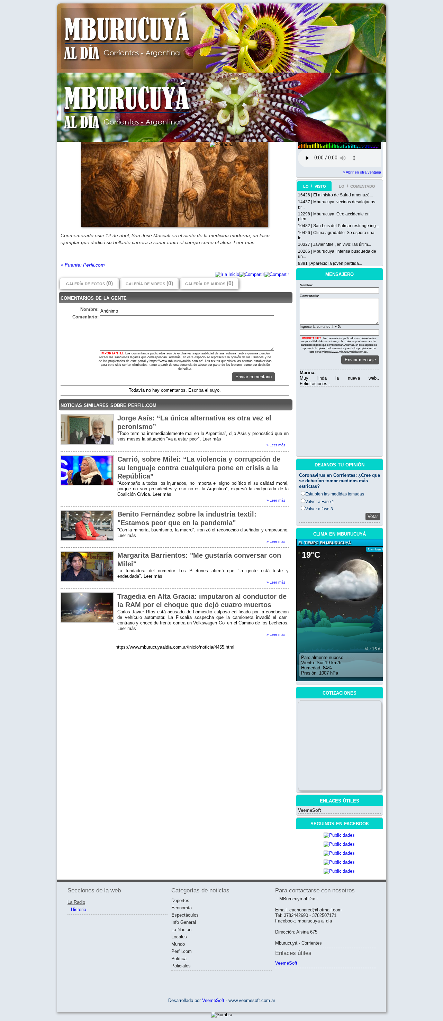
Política (179, 958)
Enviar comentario (253, 376)
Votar (373, 516)
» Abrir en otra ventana (362, 172)
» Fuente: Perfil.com (83, 265)
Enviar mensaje (360, 359)
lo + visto (314, 186)
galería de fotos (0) (89, 283)
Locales (179, 936)
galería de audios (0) (209, 283)
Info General (183, 922)
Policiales (181, 965)
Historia (78, 909)
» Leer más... (277, 445)
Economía (181, 907)
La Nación (181, 929)
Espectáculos (185, 915)
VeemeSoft (309, 810)
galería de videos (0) (149, 283)
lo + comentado (357, 186)
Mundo (178, 944)
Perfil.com (181, 951)
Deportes (180, 900)
